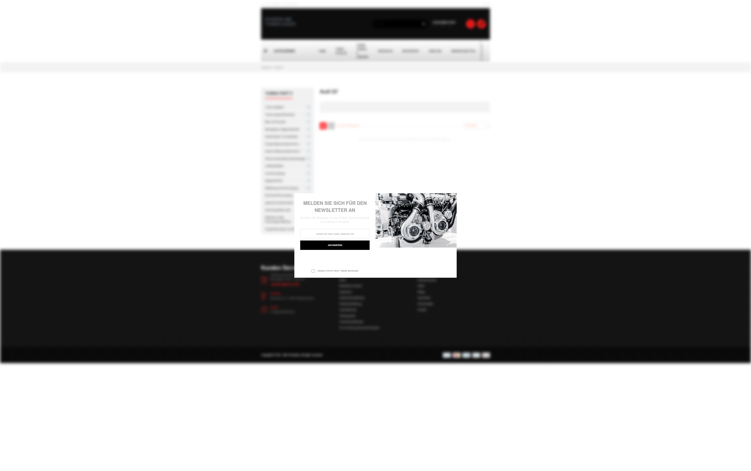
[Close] (454, 195)
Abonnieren (335, 245)
